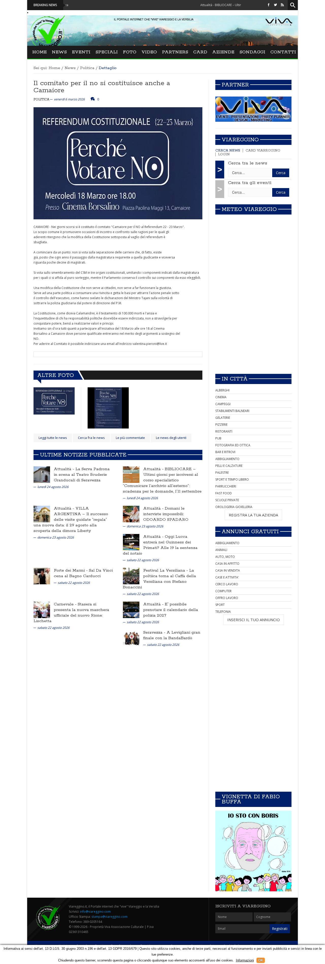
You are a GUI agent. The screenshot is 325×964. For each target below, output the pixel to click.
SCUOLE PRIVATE (227, 500)
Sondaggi (252, 52)
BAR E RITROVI (225, 452)
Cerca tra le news (247, 163)
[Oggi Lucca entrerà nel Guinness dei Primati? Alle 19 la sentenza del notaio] (131, 542)
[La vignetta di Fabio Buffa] (253, 851)
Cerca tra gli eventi (249, 183)
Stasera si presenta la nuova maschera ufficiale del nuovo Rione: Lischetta (71, 613)
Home (39, 52)
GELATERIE (222, 418)
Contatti (283, 52)
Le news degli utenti (171, 437)
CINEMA (220, 397)
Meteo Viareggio (249, 209)
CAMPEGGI (223, 404)
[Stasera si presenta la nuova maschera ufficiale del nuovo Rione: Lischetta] (42, 609)
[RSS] (282, 5)
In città (235, 378)
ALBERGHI (222, 390)
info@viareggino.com (95, 911)
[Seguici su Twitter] (275, 5)
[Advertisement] (253, 334)
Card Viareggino (263, 150)
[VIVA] (253, 109)
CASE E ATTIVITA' (227, 577)
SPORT (220, 605)
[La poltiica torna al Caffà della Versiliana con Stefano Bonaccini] (131, 576)
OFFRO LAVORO (226, 598)
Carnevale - (66, 604)
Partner (235, 84)
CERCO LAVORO (226, 584)
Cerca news (227, 150)
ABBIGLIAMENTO (227, 459)
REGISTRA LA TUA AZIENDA (253, 514)
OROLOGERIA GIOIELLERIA (233, 507)
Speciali (106, 52)
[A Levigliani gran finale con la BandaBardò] (131, 638)
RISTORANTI (223, 431)
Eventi (81, 52)
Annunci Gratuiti (250, 531)
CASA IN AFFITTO (227, 563)
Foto (129, 52)
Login (224, 154)
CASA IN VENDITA (227, 570)
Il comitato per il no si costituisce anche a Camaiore (102, 87)
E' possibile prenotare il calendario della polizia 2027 (170, 610)
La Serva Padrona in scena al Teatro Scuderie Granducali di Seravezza (82, 474)
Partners (175, 52)
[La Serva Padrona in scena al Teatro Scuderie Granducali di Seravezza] (42, 474)
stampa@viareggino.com (109, 916)
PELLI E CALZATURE (228, 466)
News (59, 52)
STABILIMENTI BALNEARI (232, 411)
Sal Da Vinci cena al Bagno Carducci (83, 573)
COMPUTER (223, 591)
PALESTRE (222, 472)
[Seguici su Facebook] (268, 5)
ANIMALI (221, 550)
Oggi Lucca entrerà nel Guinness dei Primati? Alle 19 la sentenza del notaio (160, 545)
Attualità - (64, 469)
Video (149, 52)
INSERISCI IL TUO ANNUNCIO (253, 619)
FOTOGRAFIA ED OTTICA (232, 445)
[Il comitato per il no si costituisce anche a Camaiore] (54, 401)
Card (200, 52)
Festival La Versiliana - (166, 570)
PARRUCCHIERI (225, 486)
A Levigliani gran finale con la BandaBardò (171, 635)
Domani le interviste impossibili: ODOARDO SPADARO (165, 514)
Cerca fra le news (91, 437)
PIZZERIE (221, 424)
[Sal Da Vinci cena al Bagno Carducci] (42, 576)
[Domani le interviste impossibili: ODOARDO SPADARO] (131, 514)
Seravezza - (155, 632)
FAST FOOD (223, 493)
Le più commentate (130, 437)
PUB (218, 438)
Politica (87, 68)
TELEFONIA (223, 611)
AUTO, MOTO (225, 557)
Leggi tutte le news (53, 437)
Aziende (223, 52)
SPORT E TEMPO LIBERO (232, 479)
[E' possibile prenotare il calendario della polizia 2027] (131, 609)
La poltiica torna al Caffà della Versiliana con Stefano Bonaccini (159, 579)
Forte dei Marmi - (71, 570)
